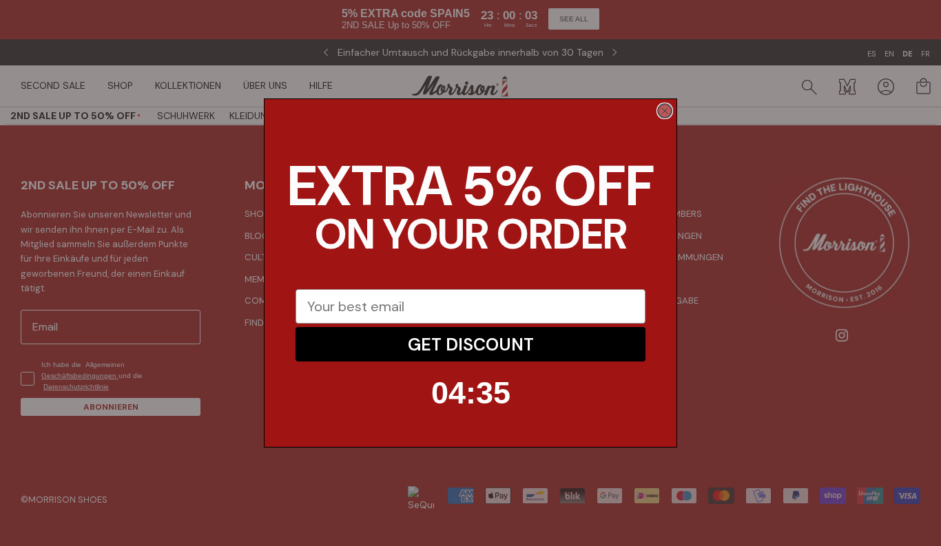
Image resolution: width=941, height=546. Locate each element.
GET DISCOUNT (471, 344)
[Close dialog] (665, 111)
